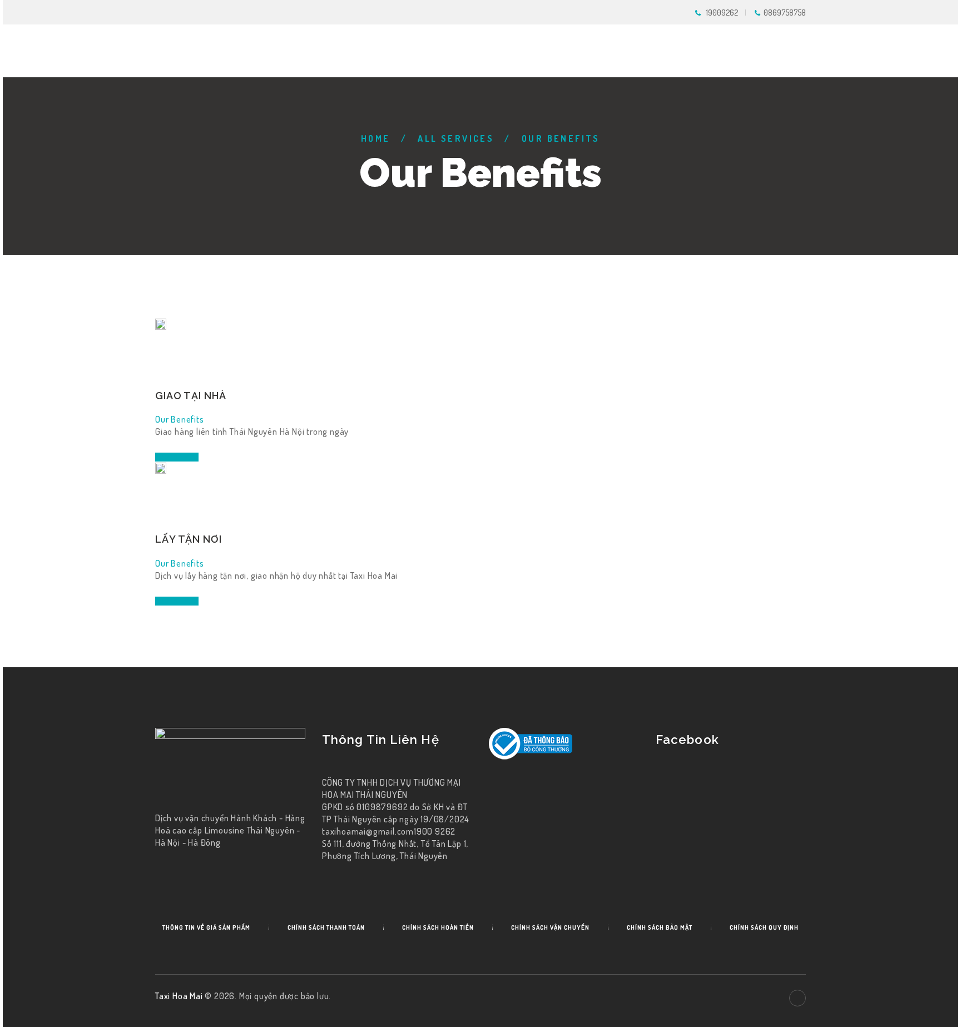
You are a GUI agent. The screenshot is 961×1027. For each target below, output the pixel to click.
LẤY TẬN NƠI (188, 539)
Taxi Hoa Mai (180, 995)
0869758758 (785, 12)
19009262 (722, 12)
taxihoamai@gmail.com (368, 831)
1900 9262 (434, 831)
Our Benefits (179, 419)
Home (375, 138)
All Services (456, 138)
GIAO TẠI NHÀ (190, 395)
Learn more (177, 457)
